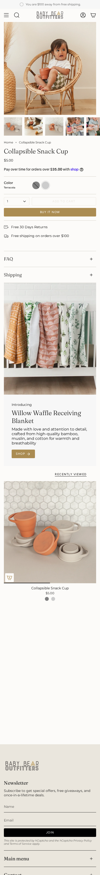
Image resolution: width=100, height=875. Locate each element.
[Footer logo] (22, 766)
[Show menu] (6, 15)
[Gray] (47, 599)
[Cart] (93, 15)
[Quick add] (9, 577)
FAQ (8, 259)
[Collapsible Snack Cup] (50, 532)
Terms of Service (21, 843)
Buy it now (50, 212)
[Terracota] (53, 599)
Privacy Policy (82, 840)
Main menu (16, 858)
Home (8, 142)
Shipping (13, 275)
